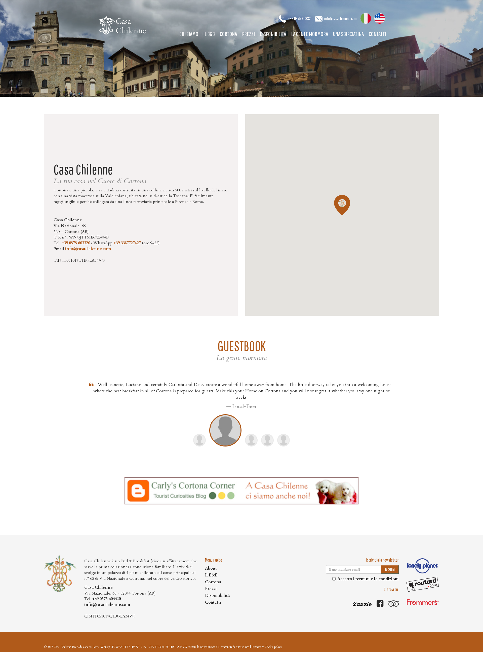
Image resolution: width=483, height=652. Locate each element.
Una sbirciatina (348, 33)
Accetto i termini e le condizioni (368, 579)
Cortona (228, 33)
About (211, 568)
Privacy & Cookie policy (267, 647)
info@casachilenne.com (340, 18)
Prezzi (248, 33)
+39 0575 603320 (300, 18)
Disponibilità (273, 33)
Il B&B (209, 33)
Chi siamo (188, 33)
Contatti (377, 33)
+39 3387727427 (127, 243)
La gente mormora (309, 33)
